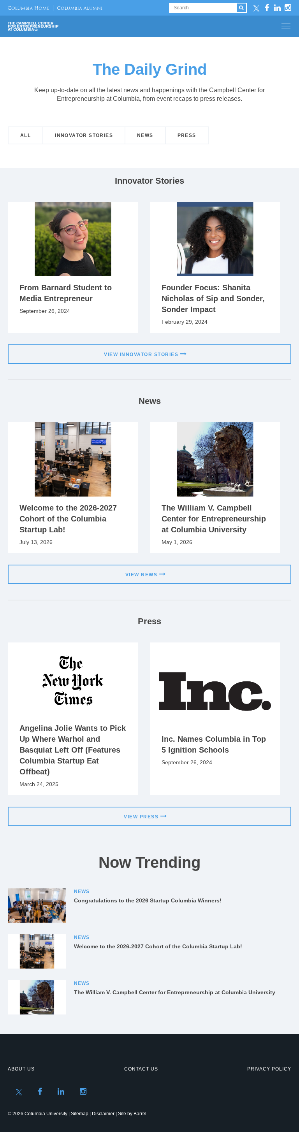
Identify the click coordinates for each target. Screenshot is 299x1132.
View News (141, 574)
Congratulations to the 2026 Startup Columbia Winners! (148, 900)
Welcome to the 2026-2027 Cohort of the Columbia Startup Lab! (68, 519)
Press (187, 135)
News (145, 135)
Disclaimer (103, 1113)
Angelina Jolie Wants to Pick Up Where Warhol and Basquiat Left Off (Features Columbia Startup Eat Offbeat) (72, 750)
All (25, 135)
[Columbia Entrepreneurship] (49, 26)
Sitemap (79, 1113)
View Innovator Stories (141, 354)
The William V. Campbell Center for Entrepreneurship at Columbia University (214, 519)
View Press (141, 817)
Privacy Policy (269, 1069)
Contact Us (141, 1069)
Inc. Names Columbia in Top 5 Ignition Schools (214, 744)
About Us (21, 1069)
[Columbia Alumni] (77, 8)
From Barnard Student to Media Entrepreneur (65, 293)
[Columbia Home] (28, 8)
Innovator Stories (84, 135)
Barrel (140, 1113)
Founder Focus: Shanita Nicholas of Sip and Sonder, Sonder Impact (213, 298)
